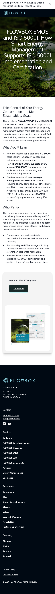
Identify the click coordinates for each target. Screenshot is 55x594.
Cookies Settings (10, 575)
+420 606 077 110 (11, 415)
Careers (7, 551)
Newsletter (8, 522)
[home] (14, 13)
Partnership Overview (13, 527)
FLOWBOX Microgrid (12, 448)
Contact (7, 556)
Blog (5, 497)
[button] (49, 13)
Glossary (7, 507)
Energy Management (13, 473)
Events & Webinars (12, 517)
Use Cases (8, 478)
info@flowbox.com (11, 418)
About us (7, 541)
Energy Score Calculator (14, 502)
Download (19, 288)
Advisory (7, 468)
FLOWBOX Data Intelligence (16, 443)
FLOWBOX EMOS (11, 453)
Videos (6, 512)
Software (7, 438)
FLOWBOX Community (13, 463)
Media (6, 546)
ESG (27, 245)
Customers (8, 492)
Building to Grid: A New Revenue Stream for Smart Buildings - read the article (23, 4)
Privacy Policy (9, 570)
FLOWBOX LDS (10, 458)
